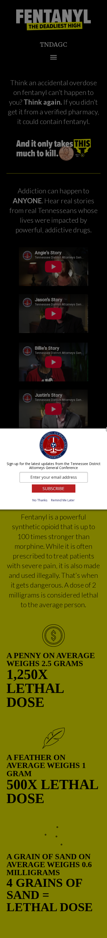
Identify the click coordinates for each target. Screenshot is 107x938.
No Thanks (39, 500)
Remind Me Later (63, 500)
